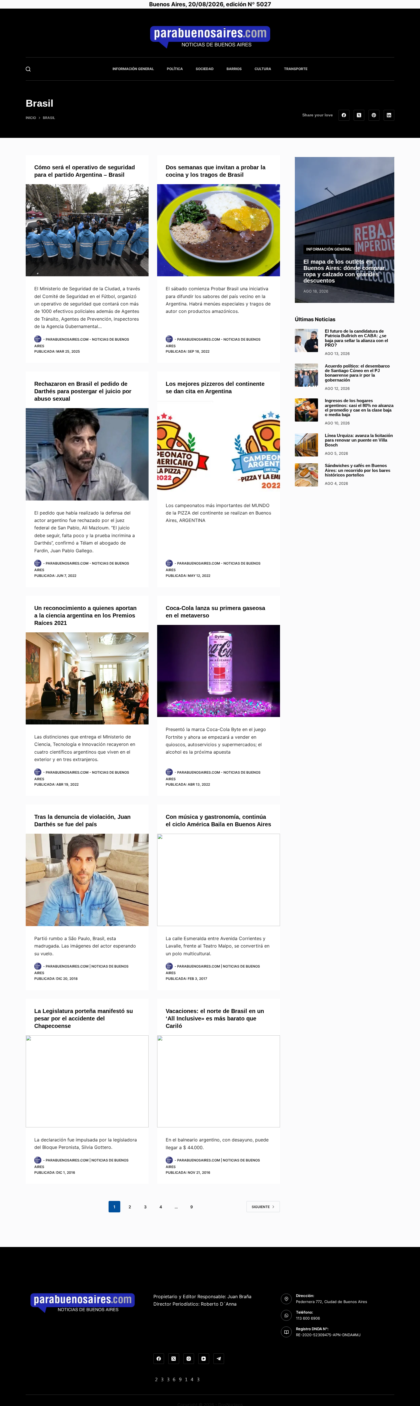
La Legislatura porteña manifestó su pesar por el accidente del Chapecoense (83, 1018)
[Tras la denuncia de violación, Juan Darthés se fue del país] (87, 880)
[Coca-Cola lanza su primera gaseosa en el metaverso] (218, 671)
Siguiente (261, 1207)
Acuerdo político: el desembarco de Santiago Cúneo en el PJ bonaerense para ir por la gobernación (357, 373)
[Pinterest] (374, 115)
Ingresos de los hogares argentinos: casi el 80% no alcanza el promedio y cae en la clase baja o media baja (359, 407)
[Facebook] (344, 115)
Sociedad (205, 69)
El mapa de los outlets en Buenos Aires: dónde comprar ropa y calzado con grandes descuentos (344, 270)
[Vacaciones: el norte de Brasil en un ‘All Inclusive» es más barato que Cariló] (218, 1081)
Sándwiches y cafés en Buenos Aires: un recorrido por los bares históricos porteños (357, 470)
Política (175, 69)
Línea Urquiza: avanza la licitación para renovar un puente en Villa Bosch (359, 440)
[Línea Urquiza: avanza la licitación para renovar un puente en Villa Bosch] (306, 444)
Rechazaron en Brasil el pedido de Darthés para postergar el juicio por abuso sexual (82, 391)
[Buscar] (28, 69)
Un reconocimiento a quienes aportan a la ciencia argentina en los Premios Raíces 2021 (85, 615)
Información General (133, 69)
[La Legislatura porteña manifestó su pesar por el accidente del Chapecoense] (87, 1081)
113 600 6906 (308, 1318)
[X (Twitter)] (359, 115)
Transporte (295, 69)
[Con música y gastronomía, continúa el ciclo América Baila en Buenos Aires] (218, 880)
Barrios (234, 69)
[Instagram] (188, 1358)
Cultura (263, 69)
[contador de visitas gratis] (177, 1379)
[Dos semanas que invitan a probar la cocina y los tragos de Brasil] (218, 230)
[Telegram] (218, 1358)
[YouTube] (203, 1358)
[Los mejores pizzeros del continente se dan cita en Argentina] (218, 447)
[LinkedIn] (389, 115)
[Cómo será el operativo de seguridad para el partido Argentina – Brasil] (87, 230)
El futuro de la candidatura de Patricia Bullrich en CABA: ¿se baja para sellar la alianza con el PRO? (356, 338)
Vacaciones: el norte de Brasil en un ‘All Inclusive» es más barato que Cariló (215, 1018)
